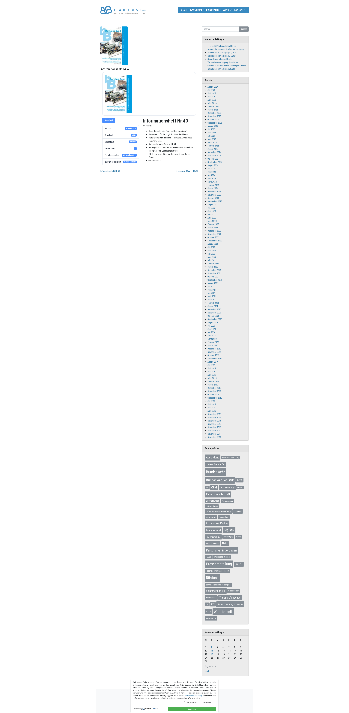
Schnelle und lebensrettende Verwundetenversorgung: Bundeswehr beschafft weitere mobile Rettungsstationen (226, 62)
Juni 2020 (211, 329)
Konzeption (223, 517)
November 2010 (214, 437)
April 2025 (211, 139)
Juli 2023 (211, 208)
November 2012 (214, 430)
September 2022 (214, 240)
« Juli (207, 671)
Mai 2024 (211, 175)
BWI (207, 487)
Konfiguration (207, 702)
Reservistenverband (214, 571)
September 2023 (214, 201)
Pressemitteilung (219, 564)
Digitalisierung (227, 487)
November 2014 (214, 424)
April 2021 (211, 296)
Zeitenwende (211, 618)
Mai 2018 (211, 407)
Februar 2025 (213, 145)
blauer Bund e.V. (215, 464)
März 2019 (212, 378)
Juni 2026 (211, 93)
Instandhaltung (211, 517)
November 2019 (214, 352)
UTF (212, 604)
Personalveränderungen (221, 550)
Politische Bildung (222, 557)
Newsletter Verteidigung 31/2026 (222, 56)
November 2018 (214, 391)
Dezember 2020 (214, 309)
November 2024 (214, 155)
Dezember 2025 (214, 113)
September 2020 (214, 319)
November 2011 (214, 434)
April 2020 (211, 335)
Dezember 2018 (214, 388)
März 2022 (212, 260)
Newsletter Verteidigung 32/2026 (222, 52)
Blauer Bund (196, 10)
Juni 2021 (211, 290)
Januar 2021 (212, 306)
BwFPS (239, 480)
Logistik (229, 530)
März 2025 (212, 142)
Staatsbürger (233, 591)
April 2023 (211, 217)
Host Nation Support (212, 506)
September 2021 (214, 280)
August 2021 (212, 283)
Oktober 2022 (213, 237)
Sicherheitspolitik (215, 591)
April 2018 (211, 411)
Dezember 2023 (214, 191)
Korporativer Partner (217, 523)
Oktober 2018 (213, 394)
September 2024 (214, 162)
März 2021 (212, 299)
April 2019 (211, 375)
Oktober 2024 (213, 159)
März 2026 (212, 103)
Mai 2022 (211, 253)
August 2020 (212, 322)
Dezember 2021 (214, 270)
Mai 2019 (211, 371)
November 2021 (214, 273)
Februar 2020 (213, 342)
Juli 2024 (211, 168)
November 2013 (214, 427)
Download (109, 120)
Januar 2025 (212, 149)
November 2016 (214, 417)
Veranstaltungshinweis (230, 604)
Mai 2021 (211, 293)
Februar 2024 (213, 185)
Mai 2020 (211, 332)
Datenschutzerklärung (193, 696)
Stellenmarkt (211, 597)
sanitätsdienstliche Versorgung (218, 585)
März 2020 (212, 339)
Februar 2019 (213, 381)
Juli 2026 (211, 90)
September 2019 (214, 358)
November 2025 (214, 116)
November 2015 (214, 420)
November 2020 (214, 312)
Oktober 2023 (213, 198)
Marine (238, 537)
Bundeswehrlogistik (220, 480)
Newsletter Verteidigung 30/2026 (222, 69)
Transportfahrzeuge (229, 597)
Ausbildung (212, 457)
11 (212, 650)
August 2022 (212, 244)
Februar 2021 (213, 303)
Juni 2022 (211, 250)
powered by (137, 708)
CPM (214, 487)
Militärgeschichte (212, 543)
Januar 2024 (212, 188)
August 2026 (212, 87)
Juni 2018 (211, 404)
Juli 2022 (211, 247)
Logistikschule (213, 537)
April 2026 (211, 100)
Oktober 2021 (213, 276)
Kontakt (238, 10)
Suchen (244, 29)
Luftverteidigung (228, 537)
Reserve (239, 564)
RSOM (227, 571)
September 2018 (214, 398)
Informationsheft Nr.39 (110, 171)
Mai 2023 (211, 214)
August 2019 (212, 362)
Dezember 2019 (214, 348)
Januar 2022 (212, 267)
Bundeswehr (212, 10)
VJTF (208, 611)
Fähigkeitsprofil (227, 501)
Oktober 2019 (213, 355)
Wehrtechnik (223, 611)
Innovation (238, 511)
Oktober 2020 (213, 316)
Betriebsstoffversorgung (230, 457)
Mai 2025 (211, 136)
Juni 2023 (211, 211)
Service (227, 10)
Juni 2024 (211, 172)
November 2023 (214, 195)
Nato (225, 543)
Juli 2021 (211, 286)
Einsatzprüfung (212, 501)
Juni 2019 (211, 368)
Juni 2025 (211, 132)
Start (184, 10)
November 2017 (214, 414)
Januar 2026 (212, 109)
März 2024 (212, 181)
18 (212, 654)
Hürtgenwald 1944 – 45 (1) (186, 171)
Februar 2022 (213, 263)
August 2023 (212, 204)
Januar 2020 (212, 345)
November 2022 (214, 234)
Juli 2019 (211, 365)
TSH (207, 604)
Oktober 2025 (213, 119)
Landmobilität (213, 530)
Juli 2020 (211, 326)
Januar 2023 (212, 227)
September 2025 (214, 123)
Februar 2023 (213, 224)
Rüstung (212, 578)
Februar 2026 (213, 106)
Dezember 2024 (214, 152)
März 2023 (212, 221)
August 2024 (212, 165)
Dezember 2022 (214, 231)
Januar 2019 (212, 384)
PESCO (208, 557)
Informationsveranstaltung (218, 511)
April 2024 (211, 178)
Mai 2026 (211, 96)
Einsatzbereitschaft (218, 494)
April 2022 (211, 257)
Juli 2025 (211, 129)
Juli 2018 (211, 401)
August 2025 (212, 126)
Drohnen (239, 487)
